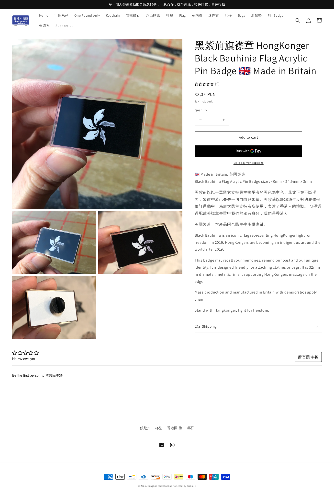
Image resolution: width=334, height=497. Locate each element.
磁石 (190, 428)
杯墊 (158, 428)
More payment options (249, 163)
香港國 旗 (174, 428)
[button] (297, 20)
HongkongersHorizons (159, 485)
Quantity (201, 110)
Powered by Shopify (184, 485)
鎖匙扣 (145, 428)
